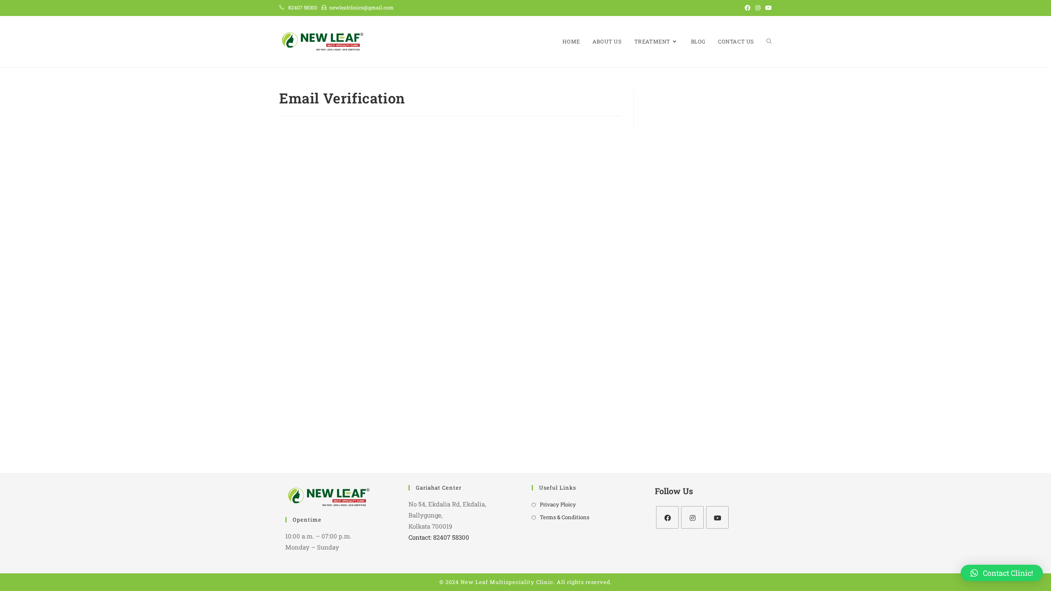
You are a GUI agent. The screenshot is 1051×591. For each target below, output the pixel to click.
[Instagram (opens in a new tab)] (758, 8)
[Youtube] (717, 517)
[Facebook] (667, 517)
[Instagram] (692, 517)
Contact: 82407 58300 (438, 537)
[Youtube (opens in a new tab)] (767, 8)
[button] (1002, 573)
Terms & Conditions (564, 517)
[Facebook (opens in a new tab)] (747, 8)
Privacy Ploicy (558, 504)
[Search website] (769, 41)
